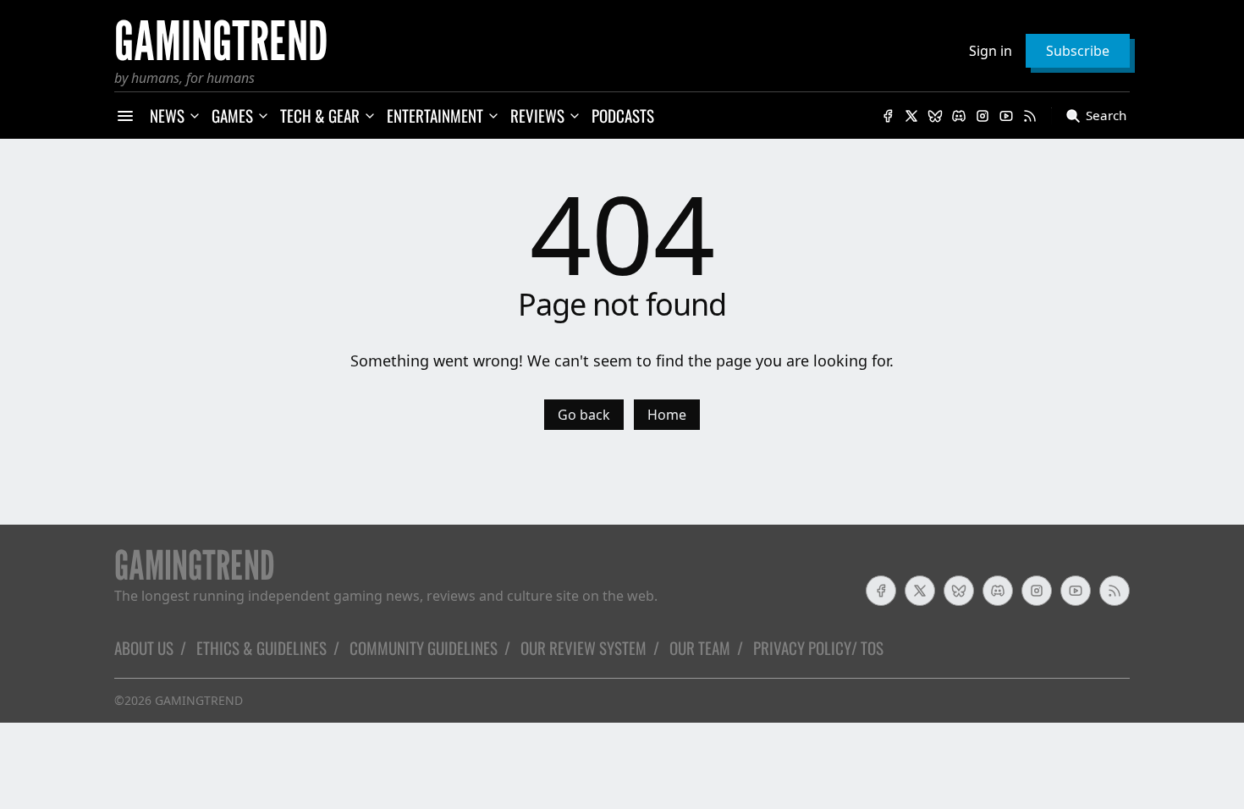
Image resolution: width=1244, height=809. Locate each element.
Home (666, 414)
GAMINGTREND (199, 700)
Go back (584, 414)
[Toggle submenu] (194, 116)
